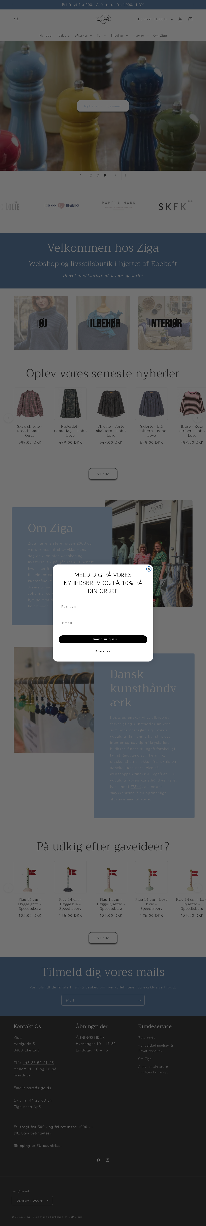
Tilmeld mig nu (103, 639)
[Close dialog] (148, 568)
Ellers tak (103, 651)
